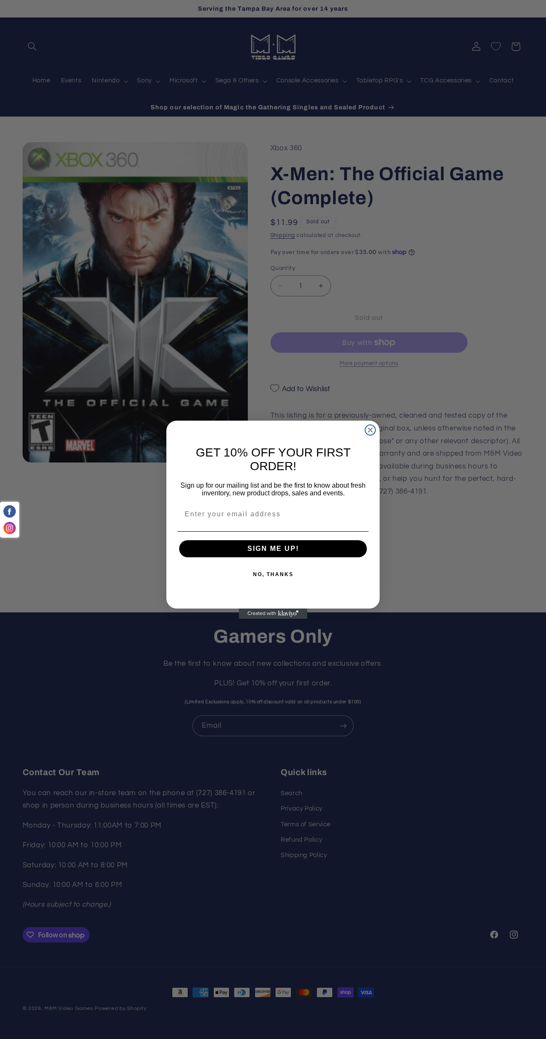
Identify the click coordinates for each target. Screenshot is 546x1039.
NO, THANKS (273, 574)
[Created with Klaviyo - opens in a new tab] (273, 614)
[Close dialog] (370, 430)
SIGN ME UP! (273, 548)
